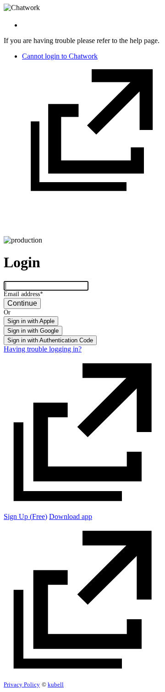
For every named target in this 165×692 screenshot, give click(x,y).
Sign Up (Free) (25, 516)
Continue (22, 303)
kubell (56, 684)
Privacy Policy (22, 684)
